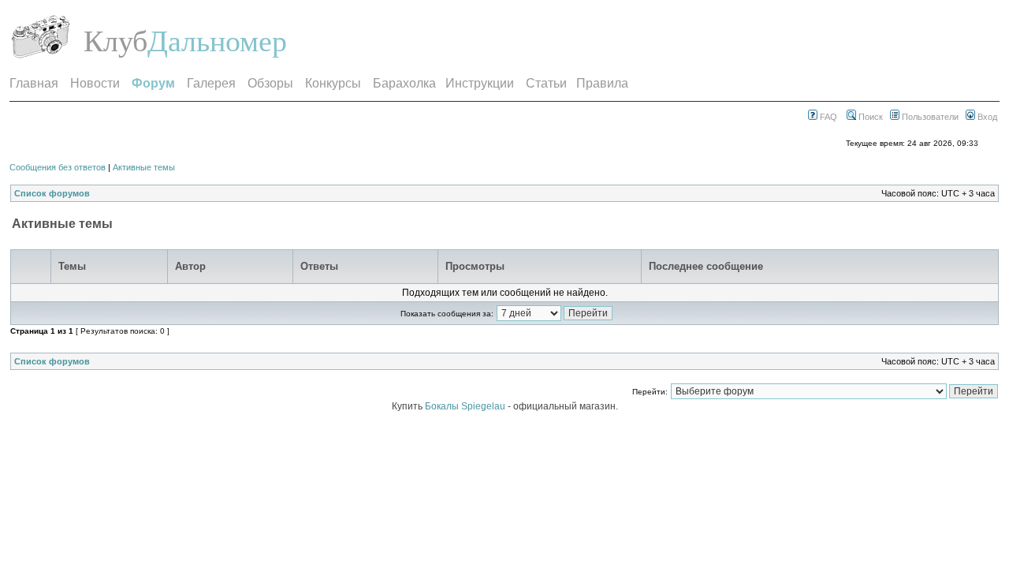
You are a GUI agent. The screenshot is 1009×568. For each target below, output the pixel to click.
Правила (602, 83)
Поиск (869, 116)
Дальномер (217, 41)
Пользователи (929, 116)
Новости (95, 83)
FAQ (827, 116)
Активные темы (144, 167)
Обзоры (270, 83)
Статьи (546, 83)
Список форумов (52, 193)
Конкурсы (333, 83)
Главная (33, 83)
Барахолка (404, 83)
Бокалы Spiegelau (466, 406)
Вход (986, 116)
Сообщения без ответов (57, 167)
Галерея (211, 83)
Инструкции (479, 83)
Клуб (115, 41)
